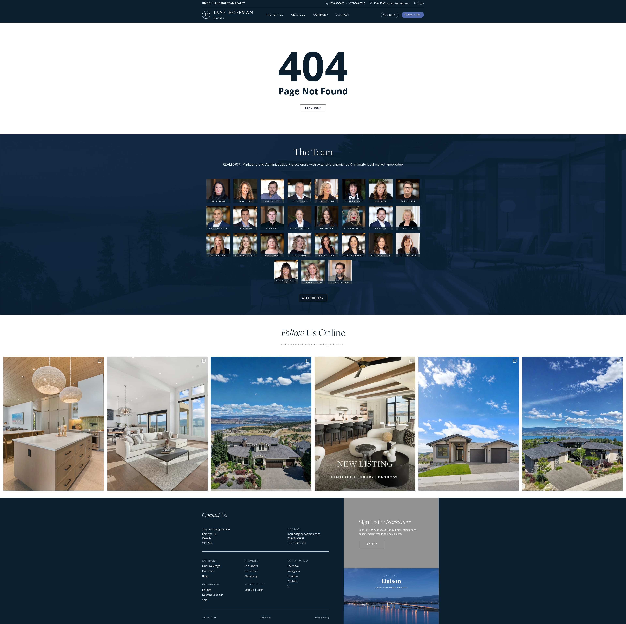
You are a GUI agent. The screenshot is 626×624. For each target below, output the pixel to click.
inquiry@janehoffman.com (303, 534)
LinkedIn (321, 344)
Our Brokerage (211, 566)
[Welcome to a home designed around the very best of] (572, 424)
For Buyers (251, 566)
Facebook (298, 344)
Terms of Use (209, 617)
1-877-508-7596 (356, 3)
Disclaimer (265, 617)
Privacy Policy (322, 617)
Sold (205, 600)
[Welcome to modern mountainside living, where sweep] (468, 424)
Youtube (292, 581)
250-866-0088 (336, 3)
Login (421, 3)
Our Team (208, 571)
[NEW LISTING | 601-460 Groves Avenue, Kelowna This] (365, 424)
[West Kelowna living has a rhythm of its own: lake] (157, 424)
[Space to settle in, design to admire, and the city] (53, 424)
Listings (206, 589)
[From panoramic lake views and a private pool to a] (261, 424)
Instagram (310, 344)
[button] (313, 298)
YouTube (339, 344)
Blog (205, 576)
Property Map (412, 14)
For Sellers (251, 571)
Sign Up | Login (254, 589)
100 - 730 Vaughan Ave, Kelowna (391, 3)
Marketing (251, 576)
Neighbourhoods (212, 594)
